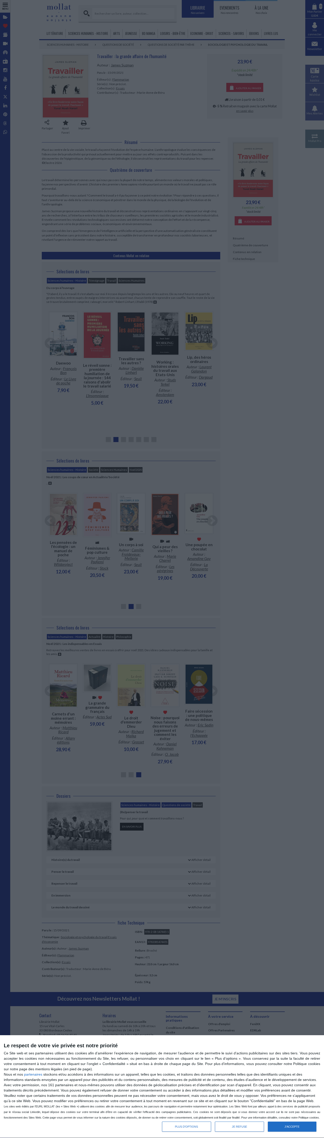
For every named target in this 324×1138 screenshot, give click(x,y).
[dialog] (162, 1086)
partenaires (33, 1074)
